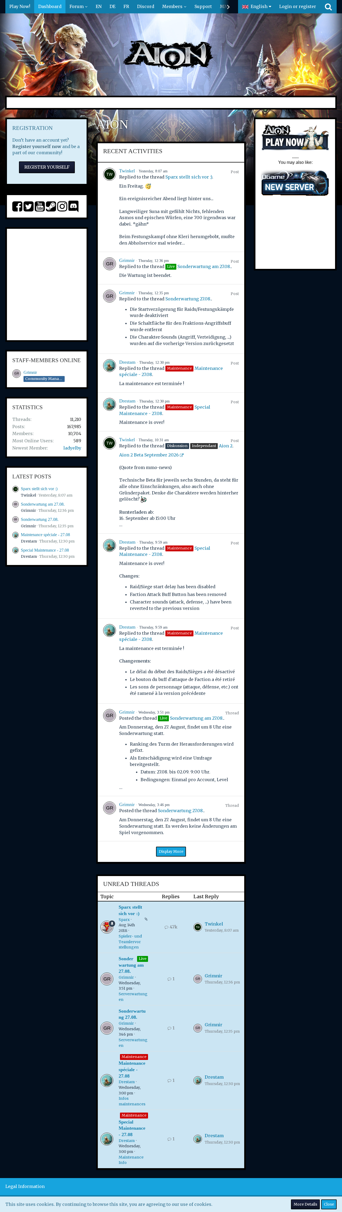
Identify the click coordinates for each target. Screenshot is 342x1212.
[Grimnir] (109, 268)
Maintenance (134, 1056)
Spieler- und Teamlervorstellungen (130, 942)
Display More (171, 851)
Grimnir (30, 372)
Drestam (29, 541)
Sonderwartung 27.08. (40, 519)
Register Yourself (46, 167)
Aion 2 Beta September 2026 (149, 455)
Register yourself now (36, 146)
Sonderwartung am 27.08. (43, 504)
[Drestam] (109, 373)
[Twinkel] (109, 207)
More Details (305, 1204)
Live (142, 958)
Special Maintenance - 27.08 (45, 550)
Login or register (297, 6)
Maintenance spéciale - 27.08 (45, 534)
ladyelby (72, 448)
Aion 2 (225, 445)
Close (329, 1204)
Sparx (124, 919)
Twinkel (28, 495)
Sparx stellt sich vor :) (39, 488)
